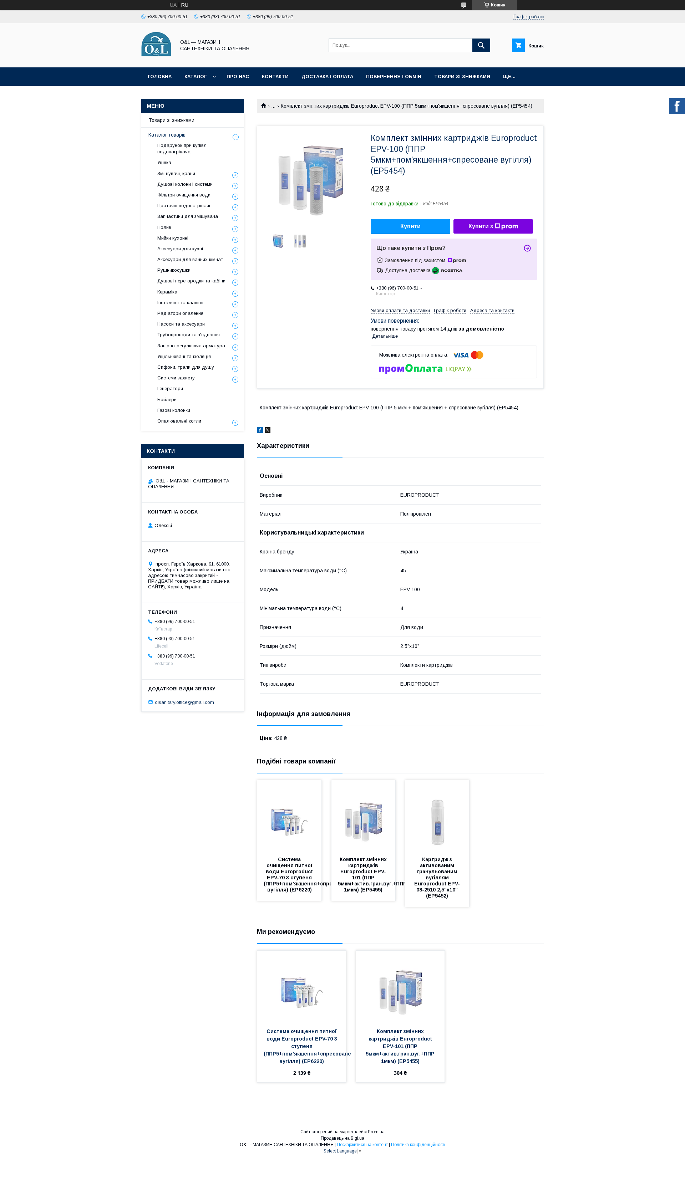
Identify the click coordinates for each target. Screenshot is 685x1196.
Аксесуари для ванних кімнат (190, 259)
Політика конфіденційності (418, 1144)
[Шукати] (481, 45)
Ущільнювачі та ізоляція (184, 356)
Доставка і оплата (327, 76)
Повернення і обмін (393, 76)
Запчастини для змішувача (187, 216)
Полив (164, 227)
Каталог (195, 76)
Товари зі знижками (462, 76)
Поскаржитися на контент (362, 1144)
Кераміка (167, 292)
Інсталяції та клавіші (180, 302)
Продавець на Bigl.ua (342, 1138)
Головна (160, 76)
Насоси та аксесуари (181, 324)
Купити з (480, 226)
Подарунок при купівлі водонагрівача (182, 148)
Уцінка (164, 162)
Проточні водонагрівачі (183, 205)
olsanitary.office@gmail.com (184, 702)
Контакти (275, 76)
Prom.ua (376, 1131)
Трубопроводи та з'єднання (188, 334)
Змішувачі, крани (176, 173)
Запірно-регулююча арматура (191, 345)
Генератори (170, 388)
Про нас (238, 76)
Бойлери (167, 399)
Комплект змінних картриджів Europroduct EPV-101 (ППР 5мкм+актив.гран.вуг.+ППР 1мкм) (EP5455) (373, 875)
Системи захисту (176, 377)
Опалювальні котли (179, 421)
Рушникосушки (174, 270)
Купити (410, 226)
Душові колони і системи (185, 184)
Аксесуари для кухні (180, 248)
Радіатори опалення (180, 313)
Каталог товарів (167, 135)
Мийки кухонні (172, 238)
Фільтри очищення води (183, 195)
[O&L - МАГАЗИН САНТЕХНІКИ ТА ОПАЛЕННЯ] (156, 58)
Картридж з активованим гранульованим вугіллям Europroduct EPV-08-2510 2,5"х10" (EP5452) (437, 878)
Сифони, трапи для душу (185, 367)
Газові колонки (173, 410)
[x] (267, 431)
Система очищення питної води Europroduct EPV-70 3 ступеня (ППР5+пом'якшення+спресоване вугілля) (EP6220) (308, 875)
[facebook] (260, 431)
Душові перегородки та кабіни (191, 280)
